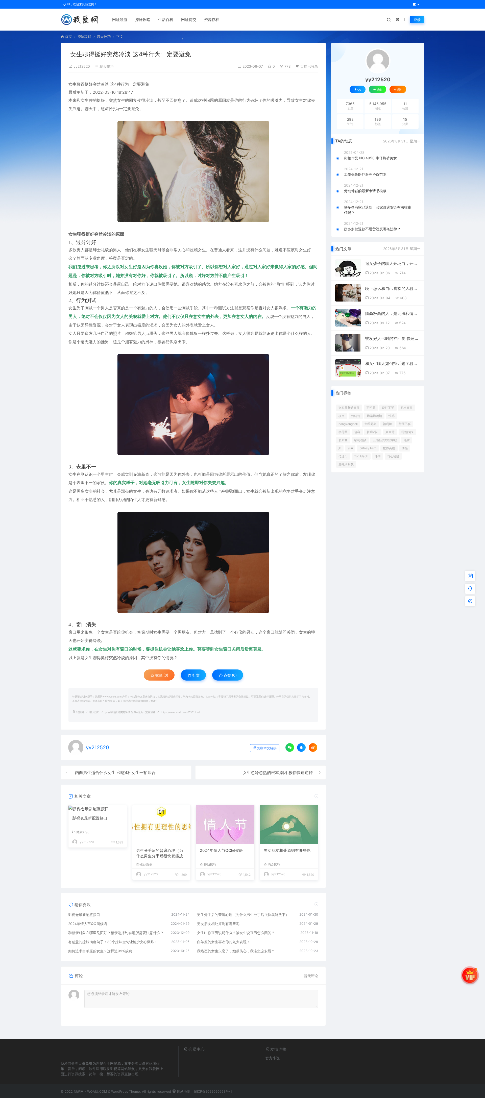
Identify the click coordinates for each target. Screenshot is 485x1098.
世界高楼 (389, 448)
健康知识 (82, 832)
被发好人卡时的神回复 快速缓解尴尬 (392, 338)
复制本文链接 (267, 748)
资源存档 (211, 19)
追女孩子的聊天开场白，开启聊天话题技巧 (392, 263)
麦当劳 (390, 432)
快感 (392, 416)
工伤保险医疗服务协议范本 (365, 174)
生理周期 (370, 424)
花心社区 (393, 456)
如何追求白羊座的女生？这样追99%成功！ (102, 951)
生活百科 (165, 19)
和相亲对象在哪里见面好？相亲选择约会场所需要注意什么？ (116, 933)
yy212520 (82, 66)
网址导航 (119, 19)
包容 (357, 432)
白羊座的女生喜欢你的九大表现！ (223, 942)
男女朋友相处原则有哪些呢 (287, 850)
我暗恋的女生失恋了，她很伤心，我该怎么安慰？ (236, 951)
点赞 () (230, 675)
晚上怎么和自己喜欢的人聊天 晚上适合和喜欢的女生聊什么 (392, 288)
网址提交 (188, 19)
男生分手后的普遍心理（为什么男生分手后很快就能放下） (159, 853)
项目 (341, 416)
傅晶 (405, 448)
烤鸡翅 (355, 416)
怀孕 (378, 456)
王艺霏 (370, 408)
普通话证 (373, 432)
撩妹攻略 (142, 19)
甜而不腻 (405, 424)
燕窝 (407, 440)
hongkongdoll (348, 424)
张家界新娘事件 (349, 408)
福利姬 (387, 424)
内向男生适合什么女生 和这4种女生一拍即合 (115, 772)
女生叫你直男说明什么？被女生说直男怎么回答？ (236, 933)
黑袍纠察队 (346, 464)
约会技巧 (274, 864)
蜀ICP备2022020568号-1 (213, 1091)
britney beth (367, 448)
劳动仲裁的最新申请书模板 (365, 191)
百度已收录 (309, 66)
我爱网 (80, 712)
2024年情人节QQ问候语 (221, 850)
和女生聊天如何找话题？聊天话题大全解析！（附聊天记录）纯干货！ (392, 363)
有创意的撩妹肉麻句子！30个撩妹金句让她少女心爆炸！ (113, 942)
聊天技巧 (104, 36)
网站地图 (183, 1091)
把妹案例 (146, 864)
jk (339, 448)
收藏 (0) (161, 675)
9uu (350, 448)
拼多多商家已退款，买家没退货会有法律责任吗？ (377, 210)
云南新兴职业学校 (385, 440)
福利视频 (360, 440)
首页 (68, 36)
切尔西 (343, 440)
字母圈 (343, 432)
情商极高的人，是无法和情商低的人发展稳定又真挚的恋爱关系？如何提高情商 (392, 313)
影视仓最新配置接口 (90, 818)
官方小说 (272, 1058)
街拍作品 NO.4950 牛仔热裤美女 (370, 158)
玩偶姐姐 (407, 432)
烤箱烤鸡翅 (374, 416)
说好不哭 (388, 408)
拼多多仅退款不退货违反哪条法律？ (372, 229)
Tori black (361, 456)
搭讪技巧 (210, 864)
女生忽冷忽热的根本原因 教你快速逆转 (278, 772)
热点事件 (407, 408)
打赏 (195, 675)
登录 (417, 19)
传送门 (343, 456)
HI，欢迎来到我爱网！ (81, 4)
